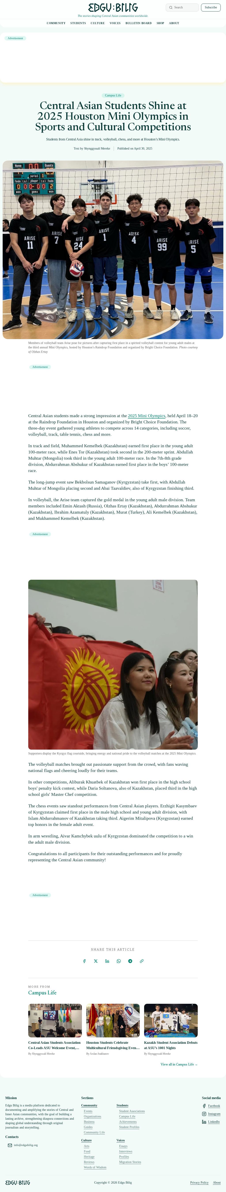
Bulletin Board (139, 23)
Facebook (214, 1106)
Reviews (89, 1162)
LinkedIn (214, 1121)
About (174, 23)
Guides (88, 1127)
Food (87, 1151)
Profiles (124, 1156)
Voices (115, 23)
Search (178, 7)
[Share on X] (95, 961)
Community (56, 23)
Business (89, 1121)
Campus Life (127, 1116)
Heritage (89, 1156)
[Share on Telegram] (130, 961)
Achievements (128, 1121)
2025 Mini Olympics (146, 415)
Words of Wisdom (95, 1167)
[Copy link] (141, 961)
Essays (123, 1146)
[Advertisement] (113, 58)
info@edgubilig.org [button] (26, 1145)
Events (88, 1111)
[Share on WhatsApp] (118, 961)
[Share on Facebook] (84, 961)
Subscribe (211, 7)
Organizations (92, 1116)
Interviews (125, 1151)
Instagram (214, 1113)
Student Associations (132, 1111)
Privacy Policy (199, 1182)
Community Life (94, 1132)
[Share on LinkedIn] (107, 961)
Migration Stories (130, 1162)
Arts (86, 1146)
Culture (98, 23)
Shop (160, 23)
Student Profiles (129, 1127)
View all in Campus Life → (179, 1064)
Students (78, 23)
